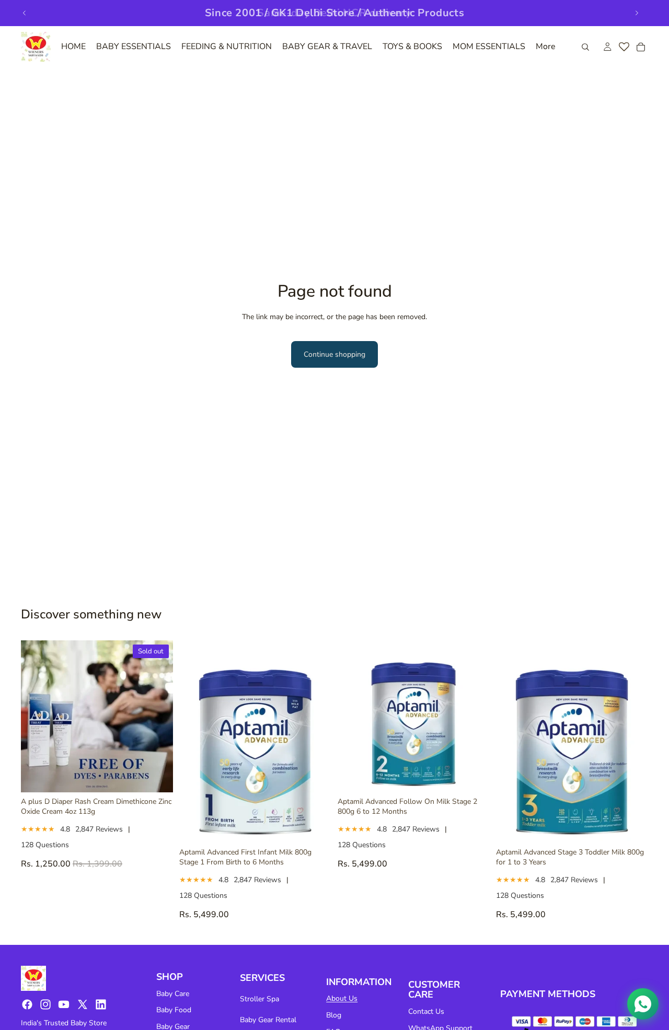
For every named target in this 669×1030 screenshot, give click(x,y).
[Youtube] (63, 1004)
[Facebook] (27, 1004)
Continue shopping (334, 354)
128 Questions (45, 845)
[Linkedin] (101, 1004)
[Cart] (640, 47)
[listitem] (545, 47)
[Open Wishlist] (624, 47)
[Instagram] (45, 1004)
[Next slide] (636, 13)
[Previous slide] (24, 13)
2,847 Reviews (99, 829)
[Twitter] (82, 1004)
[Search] (585, 47)
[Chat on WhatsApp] (643, 1004)
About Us (341, 998)
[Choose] (315, 826)
